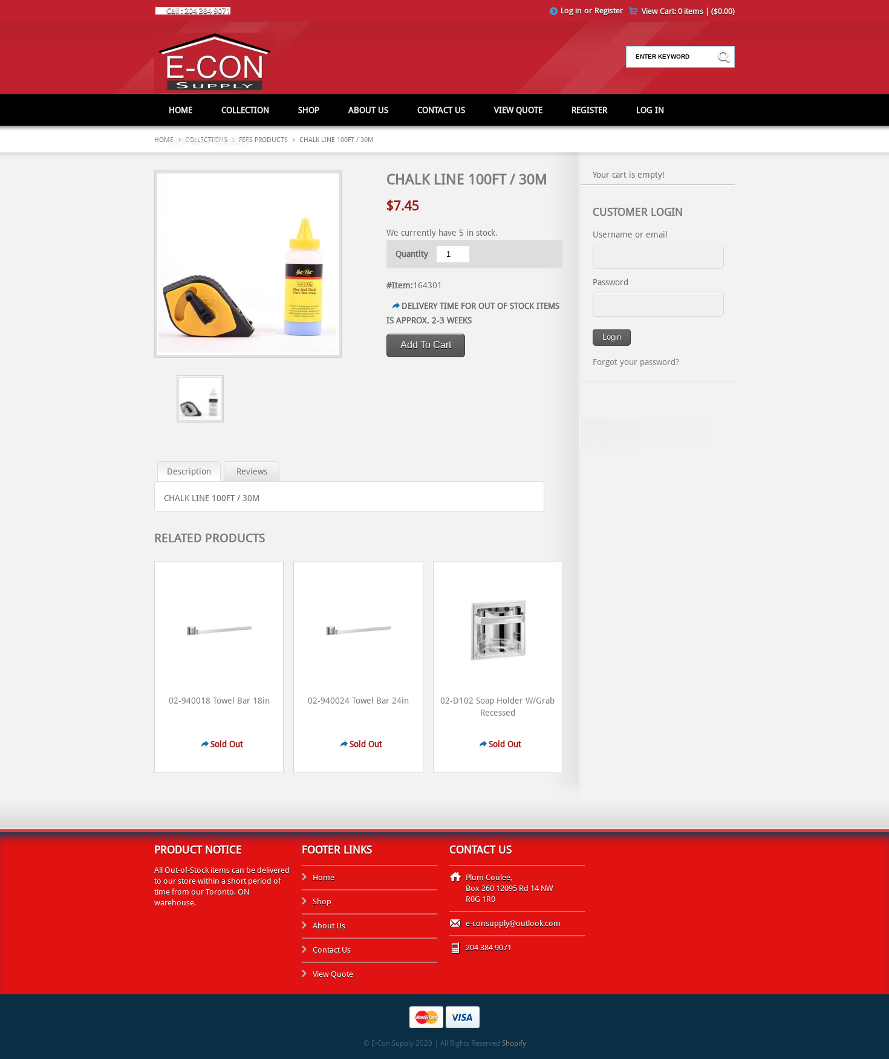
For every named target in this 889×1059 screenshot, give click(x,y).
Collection (245, 110)
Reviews (251, 471)
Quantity (412, 254)
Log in (571, 10)
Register (608, 10)
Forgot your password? (636, 362)
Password (610, 282)
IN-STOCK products (209, 141)
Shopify (514, 1043)
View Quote (518, 110)
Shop (308, 110)
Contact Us (441, 110)
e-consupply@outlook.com (513, 923)
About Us (368, 110)
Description (189, 471)
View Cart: (688, 11)
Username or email (630, 234)
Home (180, 110)
